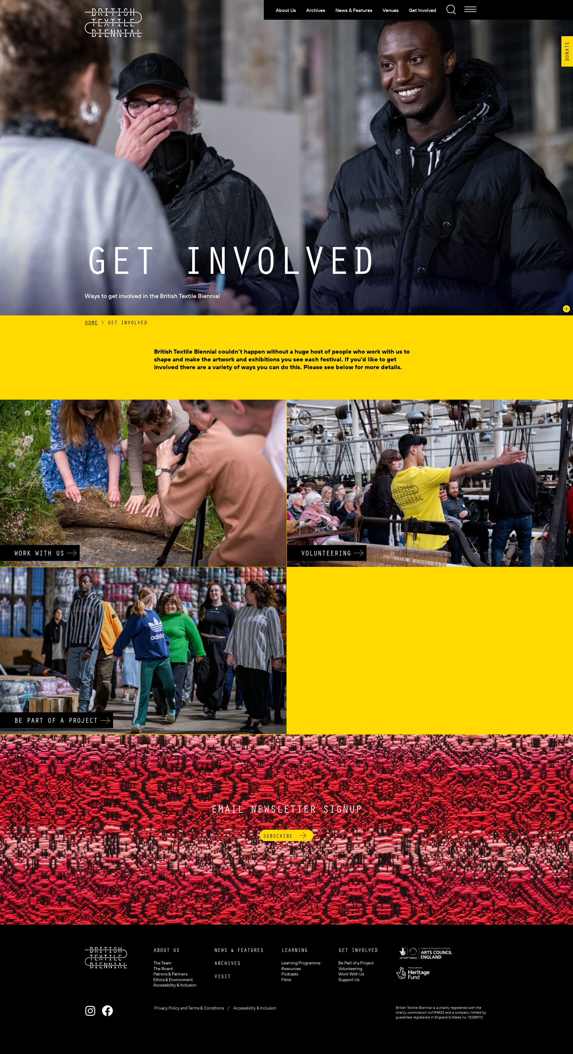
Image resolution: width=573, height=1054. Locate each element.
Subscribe (277, 835)
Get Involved (422, 10)
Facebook (107, 1010)
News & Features (353, 10)
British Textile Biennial (113, 22)
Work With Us (351, 974)
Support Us (348, 979)
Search (450, 9)
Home (91, 322)
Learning (294, 949)
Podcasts (289, 974)
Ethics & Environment (173, 979)
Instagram (90, 1010)
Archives (315, 10)
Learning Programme (301, 963)
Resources (291, 968)
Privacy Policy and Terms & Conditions (189, 1008)
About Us (286, 10)
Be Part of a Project (356, 963)
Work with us (39, 553)
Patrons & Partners (170, 974)
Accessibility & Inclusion (174, 985)
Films (286, 979)
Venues (391, 10)
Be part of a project (56, 720)
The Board (162, 968)
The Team (162, 963)
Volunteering (326, 553)
